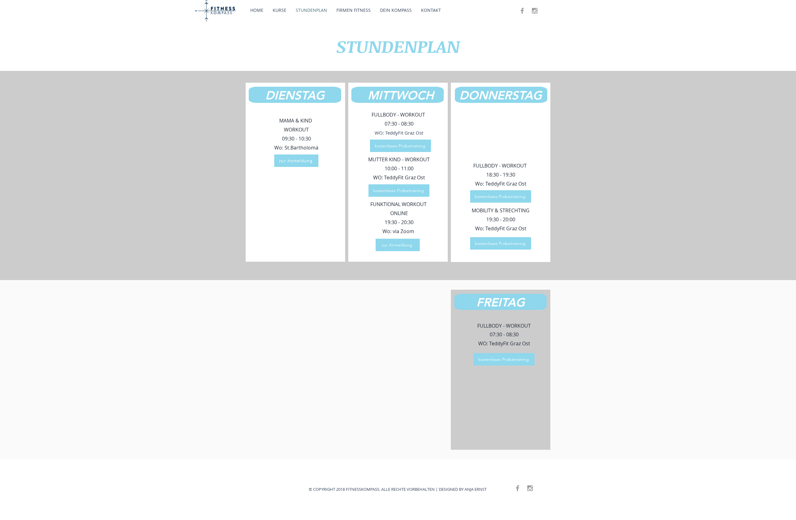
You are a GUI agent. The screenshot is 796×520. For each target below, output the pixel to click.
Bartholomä (304, 147)
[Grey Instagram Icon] (535, 11)
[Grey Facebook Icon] (522, 11)
